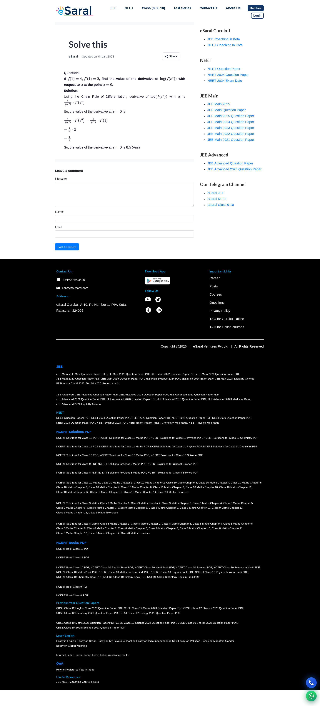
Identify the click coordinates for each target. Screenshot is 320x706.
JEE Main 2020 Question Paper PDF (77, 378)
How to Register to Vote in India (75, 669)
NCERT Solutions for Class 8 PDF (76, 472)
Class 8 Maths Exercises (135, 533)
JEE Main (62, 373)
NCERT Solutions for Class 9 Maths (77, 502)
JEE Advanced (65, 394)
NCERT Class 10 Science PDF (194, 567)
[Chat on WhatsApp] (311, 696)
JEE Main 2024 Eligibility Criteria (234, 378)
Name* (59, 211)
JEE (113, 8)
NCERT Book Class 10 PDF (72, 567)
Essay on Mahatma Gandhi (218, 640)
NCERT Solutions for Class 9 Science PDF (173, 463)
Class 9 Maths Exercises (103, 512)
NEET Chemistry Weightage (170, 422)
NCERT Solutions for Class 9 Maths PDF (122, 463)
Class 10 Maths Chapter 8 (136, 487)
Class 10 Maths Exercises (173, 492)
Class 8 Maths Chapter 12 (71, 533)
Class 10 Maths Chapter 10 (202, 487)
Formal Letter (83, 654)
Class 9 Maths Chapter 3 (176, 502)
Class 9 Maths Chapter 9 (163, 507)
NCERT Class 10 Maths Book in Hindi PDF (124, 572)
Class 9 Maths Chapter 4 (207, 502)
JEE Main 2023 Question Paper (230, 128)
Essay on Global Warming (71, 645)
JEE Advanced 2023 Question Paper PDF (143, 394)
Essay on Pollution (189, 640)
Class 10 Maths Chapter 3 (181, 482)
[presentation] (83, 79)
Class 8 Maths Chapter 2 (145, 523)
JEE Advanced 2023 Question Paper (234, 169)
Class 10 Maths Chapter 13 (106, 492)
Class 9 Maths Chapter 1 (114, 502)
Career (214, 278)
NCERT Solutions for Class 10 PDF (77, 455)
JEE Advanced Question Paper (230, 163)
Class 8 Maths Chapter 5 (238, 523)
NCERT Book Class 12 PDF (72, 548)
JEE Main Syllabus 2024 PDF (163, 378)
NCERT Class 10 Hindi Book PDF (154, 567)
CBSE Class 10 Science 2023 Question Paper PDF (146, 622)
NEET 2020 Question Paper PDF (231, 417)
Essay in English (66, 640)
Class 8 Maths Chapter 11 (227, 528)
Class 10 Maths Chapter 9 (168, 487)
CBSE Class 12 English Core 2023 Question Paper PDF (89, 608)
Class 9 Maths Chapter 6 (71, 507)
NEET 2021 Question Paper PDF (191, 417)
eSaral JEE (215, 193)
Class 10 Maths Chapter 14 (140, 492)
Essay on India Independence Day (156, 640)
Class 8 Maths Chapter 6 (71, 528)
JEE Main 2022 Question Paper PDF (173, 373)
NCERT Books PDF (71, 543)
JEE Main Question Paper (226, 110)
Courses (215, 294)
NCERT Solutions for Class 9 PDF (76, 463)
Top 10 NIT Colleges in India (102, 383)
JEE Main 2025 (218, 104)
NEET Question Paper (223, 69)
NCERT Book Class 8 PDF (72, 595)
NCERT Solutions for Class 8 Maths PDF (122, 472)
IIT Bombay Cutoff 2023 (70, 383)
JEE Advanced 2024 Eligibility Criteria (78, 403)
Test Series (182, 8)
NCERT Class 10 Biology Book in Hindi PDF (173, 576)
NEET (128, 8)
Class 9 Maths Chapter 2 (145, 502)
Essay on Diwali (86, 640)
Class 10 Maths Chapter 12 (72, 492)
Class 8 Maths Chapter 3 (176, 523)
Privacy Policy (219, 311)
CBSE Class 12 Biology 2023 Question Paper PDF (150, 612)
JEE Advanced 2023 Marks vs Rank (229, 399)
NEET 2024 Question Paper (228, 75)
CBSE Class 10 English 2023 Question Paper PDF (207, 622)
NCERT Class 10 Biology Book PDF (124, 576)
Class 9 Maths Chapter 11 (227, 507)
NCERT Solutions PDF (73, 432)
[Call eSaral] (311, 682)
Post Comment (66, 247)
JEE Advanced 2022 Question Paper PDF (194, 394)
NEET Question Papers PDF (73, 417)
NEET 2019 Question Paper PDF (75, 422)
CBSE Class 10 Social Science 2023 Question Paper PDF (90, 627)
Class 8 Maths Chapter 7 (101, 528)
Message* (61, 178)
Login (257, 15)
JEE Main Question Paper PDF (87, 373)
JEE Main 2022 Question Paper (230, 134)
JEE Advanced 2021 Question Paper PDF (80, 399)
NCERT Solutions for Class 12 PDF (77, 437)
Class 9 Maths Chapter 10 (195, 507)
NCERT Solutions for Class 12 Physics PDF (176, 437)
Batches (255, 8)
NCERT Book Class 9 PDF (72, 586)
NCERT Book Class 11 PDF (72, 557)
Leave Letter (99, 654)
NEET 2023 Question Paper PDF (110, 417)
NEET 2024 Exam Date (224, 80)
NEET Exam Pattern (141, 422)
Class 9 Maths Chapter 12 (71, 512)
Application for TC (118, 654)
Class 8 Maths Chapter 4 (207, 523)
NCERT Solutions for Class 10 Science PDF (177, 455)
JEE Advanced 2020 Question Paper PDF (131, 399)
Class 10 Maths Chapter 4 (214, 482)
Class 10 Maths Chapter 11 (235, 487)
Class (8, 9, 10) (153, 8)
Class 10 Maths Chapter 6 (71, 487)
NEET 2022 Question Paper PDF (150, 417)
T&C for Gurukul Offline (226, 319)
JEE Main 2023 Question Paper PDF (128, 373)
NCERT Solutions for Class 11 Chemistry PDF (230, 446)
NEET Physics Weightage (204, 422)
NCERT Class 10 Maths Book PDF (76, 572)
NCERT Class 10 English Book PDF (112, 567)
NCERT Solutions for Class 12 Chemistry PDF (231, 437)
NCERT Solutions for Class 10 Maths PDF (124, 455)
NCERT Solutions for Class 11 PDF (77, 446)
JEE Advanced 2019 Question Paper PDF (181, 399)
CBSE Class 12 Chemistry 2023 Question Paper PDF (87, 612)
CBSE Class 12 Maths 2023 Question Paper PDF (153, 608)
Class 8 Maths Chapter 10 (195, 528)
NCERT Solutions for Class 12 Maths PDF (124, 437)
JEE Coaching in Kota (223, 39)
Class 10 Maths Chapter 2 (149, 482)
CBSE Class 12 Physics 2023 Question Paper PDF (213, 608)
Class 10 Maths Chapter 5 (246, 482)
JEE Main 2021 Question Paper (230, 139)
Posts (213, 286)
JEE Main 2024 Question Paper (230, 122)
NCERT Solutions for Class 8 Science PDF (173, 472)
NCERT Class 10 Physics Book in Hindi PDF (221, 572)
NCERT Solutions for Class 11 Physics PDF (176, 446)
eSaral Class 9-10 (220, 205)
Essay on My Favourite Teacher (116, 640)
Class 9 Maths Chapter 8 (132, 507)
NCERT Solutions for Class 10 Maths (78, 482)
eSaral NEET (217, 199)
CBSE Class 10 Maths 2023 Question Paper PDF (85, 622)
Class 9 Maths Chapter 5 (238, 502)
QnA (59, 663)
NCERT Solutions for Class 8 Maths (77, 523)
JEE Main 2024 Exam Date (198, 378)
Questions (216, 302)
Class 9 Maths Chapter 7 (101, 507)
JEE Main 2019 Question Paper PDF (122, 378)
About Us (233, 8)
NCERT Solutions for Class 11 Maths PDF (124, 446)
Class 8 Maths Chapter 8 (132, 528)
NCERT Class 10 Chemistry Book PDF (79, 576)
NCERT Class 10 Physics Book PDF (172, 572)
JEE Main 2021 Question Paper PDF (217, 373)
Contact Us (208, 8)
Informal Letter (64, 654)
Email (58, 227)
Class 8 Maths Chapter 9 (163, 528)
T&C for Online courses (226, 327)
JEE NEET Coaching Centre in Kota (77, 681)
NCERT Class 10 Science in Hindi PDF (236, 567)
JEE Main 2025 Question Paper (230, 116)
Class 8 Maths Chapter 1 (114, 523)
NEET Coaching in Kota (225, 45)
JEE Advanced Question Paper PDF (96, 394)
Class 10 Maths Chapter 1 (117, 482)
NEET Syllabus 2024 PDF (112, 422)
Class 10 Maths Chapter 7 (104, 487)
